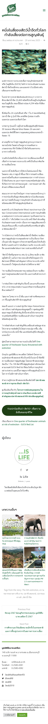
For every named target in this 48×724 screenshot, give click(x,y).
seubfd (8, 682)
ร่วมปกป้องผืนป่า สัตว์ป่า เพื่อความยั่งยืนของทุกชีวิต (24, 410)
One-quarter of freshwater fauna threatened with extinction (22, 344)
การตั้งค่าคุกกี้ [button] (9, 715)
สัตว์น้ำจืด (27, 597)
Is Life (24, 477)
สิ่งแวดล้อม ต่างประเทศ (13, 40)
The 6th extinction (30, 590)
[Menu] (44, 10)
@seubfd (9, 678)
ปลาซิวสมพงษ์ (30, 593)
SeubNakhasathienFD (15, 674)
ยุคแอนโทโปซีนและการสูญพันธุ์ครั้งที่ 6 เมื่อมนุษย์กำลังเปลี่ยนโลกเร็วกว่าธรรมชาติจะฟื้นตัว (12, 574)
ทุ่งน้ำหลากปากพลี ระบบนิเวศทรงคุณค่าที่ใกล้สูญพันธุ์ (11, 541)
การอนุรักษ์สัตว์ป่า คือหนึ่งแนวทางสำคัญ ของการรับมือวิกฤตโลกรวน (33, 541)
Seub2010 (9, 685)
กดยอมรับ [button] (22, 715)
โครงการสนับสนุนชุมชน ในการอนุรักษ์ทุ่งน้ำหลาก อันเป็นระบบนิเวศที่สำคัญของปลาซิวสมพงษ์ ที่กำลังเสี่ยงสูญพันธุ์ (22, 393)
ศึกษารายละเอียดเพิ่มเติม (25, 710)
